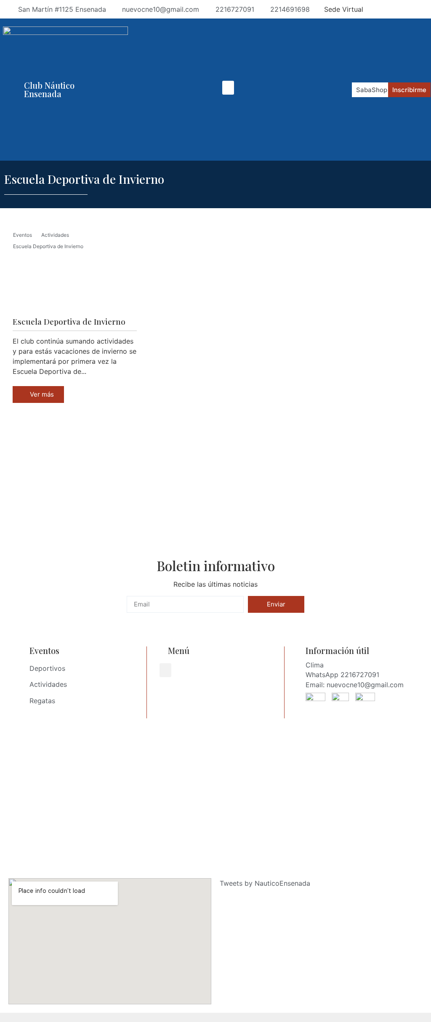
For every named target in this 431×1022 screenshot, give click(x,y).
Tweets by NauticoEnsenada (265, 883)
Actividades (55, 235)
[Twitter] (422, 9)
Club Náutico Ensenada (49, 89)
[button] (228, 88)
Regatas (42, 700)
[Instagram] (392, 9)
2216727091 (360, 674)
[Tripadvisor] (407, 9)
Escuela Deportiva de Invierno (48, 246)
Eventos (22, 235)
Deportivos (47, 668)
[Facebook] (377, 9)
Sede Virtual (343, 9)
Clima (315, 665)
